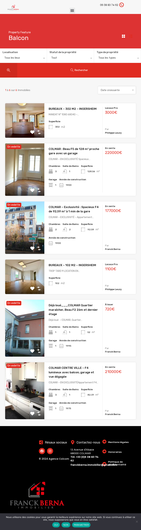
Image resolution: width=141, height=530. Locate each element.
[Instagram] (50, 451)
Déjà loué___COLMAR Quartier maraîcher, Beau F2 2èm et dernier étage (73, 310)
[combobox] (23, 58)
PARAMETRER (81, 524)
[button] (72, 10)
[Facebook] (42, 451)
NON (66, 524)
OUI (56, 524)
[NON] (136, 522)
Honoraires (115, 452)
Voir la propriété (25, 130)
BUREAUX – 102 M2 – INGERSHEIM (72, 265)
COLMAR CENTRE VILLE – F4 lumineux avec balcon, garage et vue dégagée (71, 372)
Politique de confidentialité (117, 463)
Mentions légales (118, 442)
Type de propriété (107, 52)
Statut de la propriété (63, 52)
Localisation (10, 52)
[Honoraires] (104, 451)
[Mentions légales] (104, 442)
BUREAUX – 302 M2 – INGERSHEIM (73, 108)
